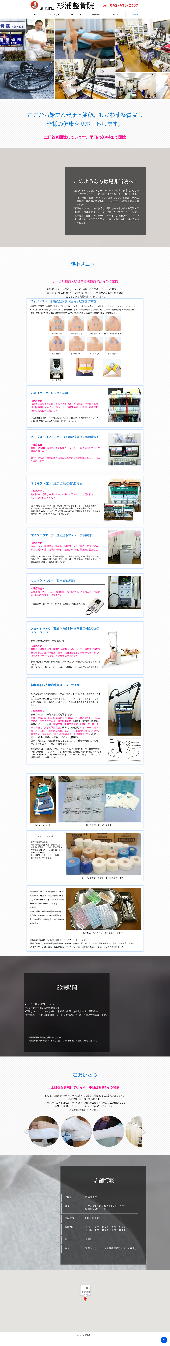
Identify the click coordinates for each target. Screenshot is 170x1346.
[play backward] (26, 1131)
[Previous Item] (4, 58)
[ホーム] (164, 1340)
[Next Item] (165, 58)
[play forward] (144, 1131)
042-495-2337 (124, 5)
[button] (43, 1131)
